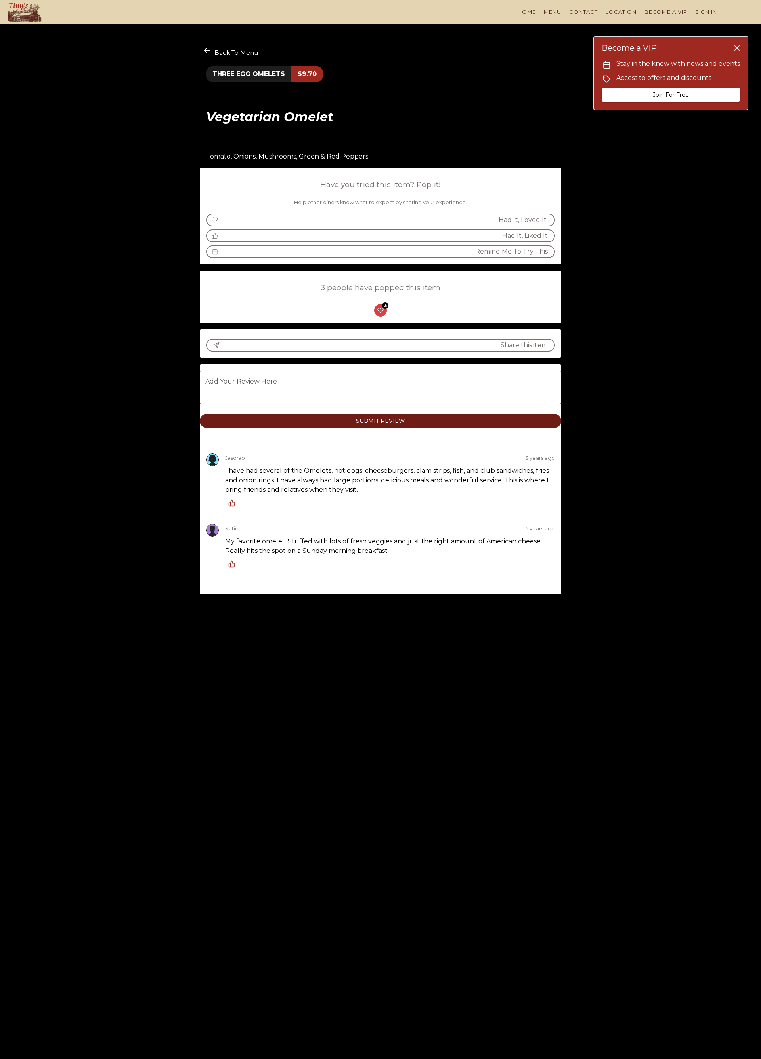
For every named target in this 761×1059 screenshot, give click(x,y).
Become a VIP (665, 12)
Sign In (706, 12)
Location (621, 12)
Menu (552, 12)
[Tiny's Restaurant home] (42, 12)
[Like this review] (234, 503)
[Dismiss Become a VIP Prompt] (736, 48)
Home (527, 12)
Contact (583, 12)
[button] (231, 51)
